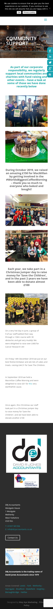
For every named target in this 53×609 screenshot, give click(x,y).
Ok (19, 12)
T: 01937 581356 (12, 526)
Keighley (40, 589)
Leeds (22, 585)
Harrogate (9, 589)
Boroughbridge (12, 592)
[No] (49, 8)
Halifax (24, 592)
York (29, 585)
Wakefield (30, 589)
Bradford (20, 589)
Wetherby (37, 585)
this (30, 383)
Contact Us (13, 537)
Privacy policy (29, 12)
